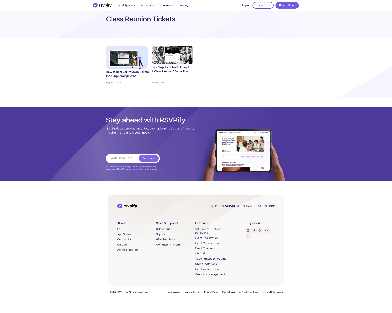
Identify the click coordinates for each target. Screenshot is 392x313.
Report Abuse (174, 292)
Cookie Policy (228, 292)
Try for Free (263, 5)
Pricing (184, 5)
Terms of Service (192, 292)
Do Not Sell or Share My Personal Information (261, 292)
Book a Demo (287, 5)
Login (245, 5)
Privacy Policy (211, 292)
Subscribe (149, 158)
